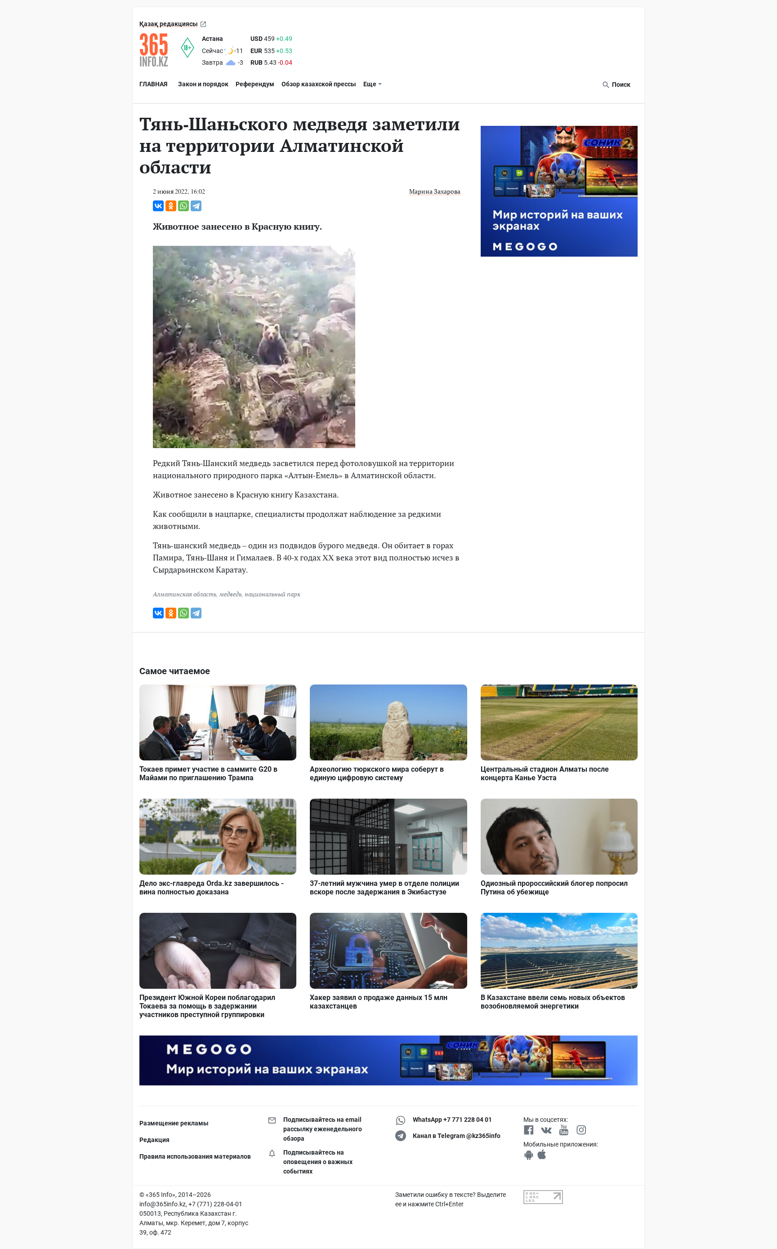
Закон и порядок (203, 84)
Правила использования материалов (195, 1156)
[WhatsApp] (183, 205)
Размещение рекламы (174, 1123)
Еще (369, 84)
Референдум (255, 84)
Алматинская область (184, 594)
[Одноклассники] (170, 205)
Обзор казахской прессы (318, 84)
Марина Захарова (434, 191)
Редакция (154, 1139)
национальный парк (272, 594)
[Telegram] (196, 205)
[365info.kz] (160, 50)
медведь (230, 594)
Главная (153, 84)
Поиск (620, 84)
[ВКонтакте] (158, 205)
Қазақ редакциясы (168, 23)
